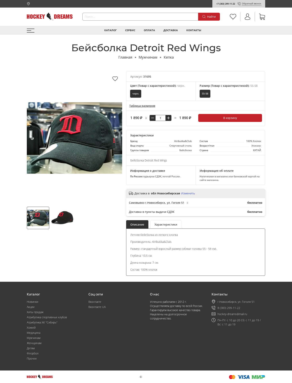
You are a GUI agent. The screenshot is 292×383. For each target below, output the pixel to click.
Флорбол (33, 353)
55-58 (205, 93)
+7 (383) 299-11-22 (225, 3)
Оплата (149, 30)
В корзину (230, 118)
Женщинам (34, 343)
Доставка (170, 30)
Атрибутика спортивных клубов (47, 317)
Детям (31, 348)
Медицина (33, 333)
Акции (30, 307)
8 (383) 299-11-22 (229, 308)
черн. (135, 93)
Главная (125, 57)
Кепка (169, 57)
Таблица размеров (142, 106)
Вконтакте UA (97, 307)
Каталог (110, 30)
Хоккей (31, 327)
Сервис (130, 30)
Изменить (188, 193)
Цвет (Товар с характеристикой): (157, 86)
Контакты (193, 30)
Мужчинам (148, 57)
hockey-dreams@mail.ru (232, 314)
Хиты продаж (35, 312)
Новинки (32, 302)
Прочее (32, 358)
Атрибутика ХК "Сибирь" (42, 322)
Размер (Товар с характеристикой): (229, 86)
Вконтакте (94, 302)
